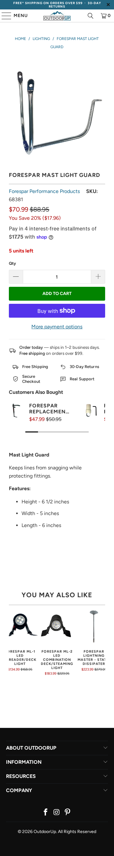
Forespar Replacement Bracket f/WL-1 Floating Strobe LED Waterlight (49, 409)
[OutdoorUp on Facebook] (45, 813)
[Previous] (11, 642)
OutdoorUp (45, 831)
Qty (12, 263)
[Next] (103, 642)
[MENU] (3, 15)
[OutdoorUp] (57, 15)
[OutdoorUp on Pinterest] (68, 813)
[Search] (91, 15)
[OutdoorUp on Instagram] (56, 813)
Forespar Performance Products (44, 191)
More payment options (56, 327)
